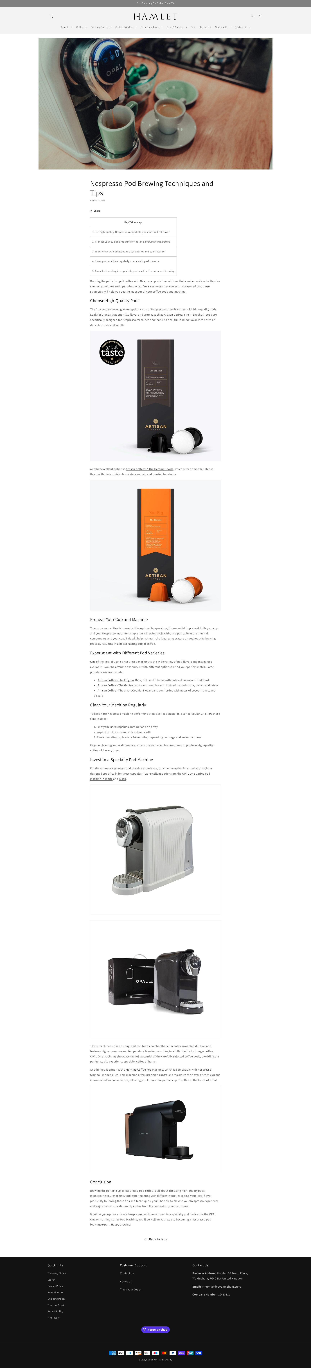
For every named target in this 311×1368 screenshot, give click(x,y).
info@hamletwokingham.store (222, 1286)
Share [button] (97, 210)
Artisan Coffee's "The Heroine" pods (149, 469)
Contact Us (127, 1273)
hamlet (149, 1359)
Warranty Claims (57, 1273)
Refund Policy (56, 1292)
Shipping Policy (56, 1298)
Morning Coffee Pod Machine (144, 1069)
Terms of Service (57, 1305)
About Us (126, 1281)
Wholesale (54, 1317)
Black (122, 779)
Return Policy (55, 1311)
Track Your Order (130, 1289)
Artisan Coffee (173, 314)
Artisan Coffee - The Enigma (116, 680)
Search (51, 1279)
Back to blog (158, 1239)
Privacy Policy (55, 1286)
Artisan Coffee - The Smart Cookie (119, 690)
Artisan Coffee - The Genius (115, 685)
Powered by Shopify (163, 1359)
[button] (51, 16)
